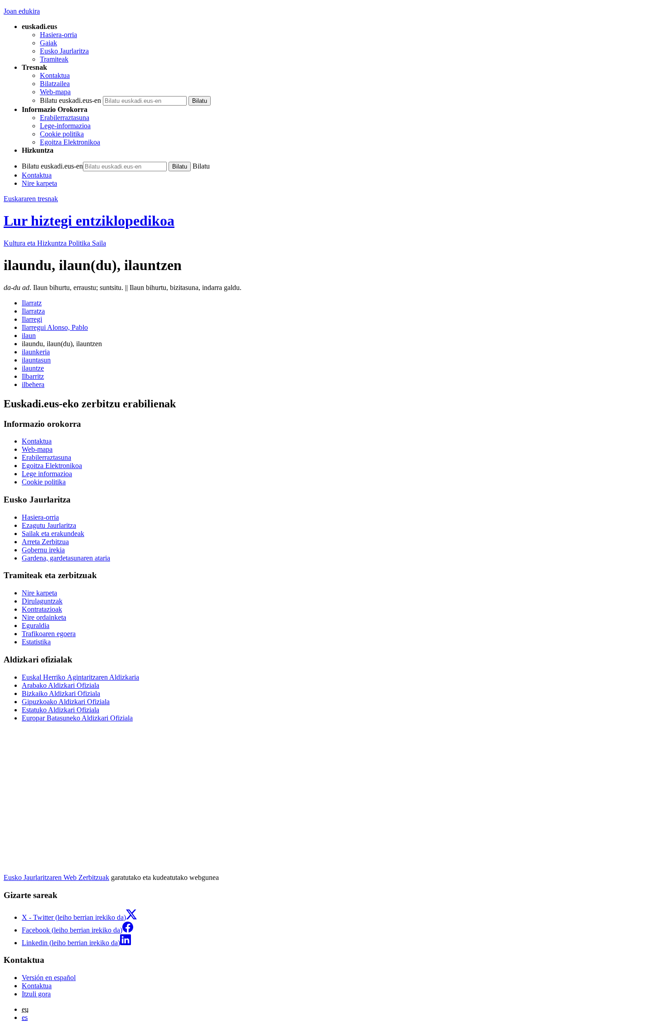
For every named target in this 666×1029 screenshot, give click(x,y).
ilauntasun (36, 360)
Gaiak (48, 43)
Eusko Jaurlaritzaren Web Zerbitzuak (56, 877)
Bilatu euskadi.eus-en (70, 100)
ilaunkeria (36, 352)
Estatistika (36, 642)
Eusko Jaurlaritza (64, 51)
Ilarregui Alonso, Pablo (55, 327)
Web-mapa (55, 92)
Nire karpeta (39, 183)
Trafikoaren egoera (49, 634)
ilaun (29, 335)
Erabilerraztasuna (64, 117)
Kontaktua (55, 75)
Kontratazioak (42, 609)
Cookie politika (62, 134)
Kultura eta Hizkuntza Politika (55, 243)
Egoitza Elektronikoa (70, 142)
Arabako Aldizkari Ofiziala (60, 685)
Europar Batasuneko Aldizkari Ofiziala (77, 718)
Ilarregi (32, 319)
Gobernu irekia (43, 550)
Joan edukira (22, 11)
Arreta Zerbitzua (45, 542)
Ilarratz (32, 303)
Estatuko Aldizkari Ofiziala (60, 710)
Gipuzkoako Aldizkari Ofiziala (66, 701)
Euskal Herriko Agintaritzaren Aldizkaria (80, 677)
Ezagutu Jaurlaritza (49, 525)
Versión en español (49, 977)
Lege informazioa (47, 474)
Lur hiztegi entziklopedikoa (89, 221)
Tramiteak (54, 59)
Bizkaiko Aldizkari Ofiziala (61, 693)
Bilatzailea (55, 83)
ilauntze (33, 368)
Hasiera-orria (58, 35)
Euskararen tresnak (31, 199)
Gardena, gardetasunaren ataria (66, 558)
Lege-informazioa (65, 126)
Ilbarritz (33, 376)
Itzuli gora (36, 994)
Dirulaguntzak (42, 601)
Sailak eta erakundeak (53, 533)
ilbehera (33, 384)
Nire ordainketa (44, 617)
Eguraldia (35, 625)
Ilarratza (33, 311)
